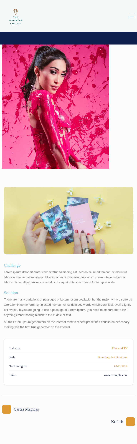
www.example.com (116, 375)
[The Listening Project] (15, 16)
